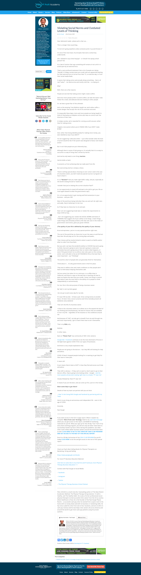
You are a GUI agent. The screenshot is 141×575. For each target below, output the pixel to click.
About (35, 12)
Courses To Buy (88, 572)
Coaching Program (100, 572)
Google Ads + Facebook (64, 340)
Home (29, 12)
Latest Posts (82, 517)
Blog (53, 12)
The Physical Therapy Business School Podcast (73, 484)
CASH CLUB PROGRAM (87, 437)
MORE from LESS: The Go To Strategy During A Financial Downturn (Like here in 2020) (77, 559)
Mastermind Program (106, 12)
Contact (83, 12)
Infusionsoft (76, 12)
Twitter (60, 480)
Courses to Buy (92, 12)
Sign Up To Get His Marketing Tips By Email (43, 62)
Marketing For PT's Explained (81, 543)
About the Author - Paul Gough (67, 517)
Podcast (58, 12)
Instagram (61, 476)
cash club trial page (96, 420)
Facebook (61, 472)
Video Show (66, 12)
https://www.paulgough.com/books (68, 455)
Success (47, 12)
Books (41, 12)
